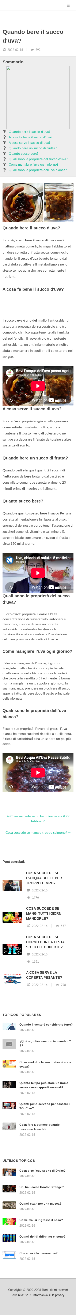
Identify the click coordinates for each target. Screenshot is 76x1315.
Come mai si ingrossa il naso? (41, 1220)
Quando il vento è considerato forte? (46, 1024)
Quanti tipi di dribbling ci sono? (42, 1236)
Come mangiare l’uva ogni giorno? (33, 164)
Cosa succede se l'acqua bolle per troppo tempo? (44, 878)
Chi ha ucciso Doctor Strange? (41, 1187)
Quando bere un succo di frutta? (33, 148)
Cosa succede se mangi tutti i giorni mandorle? (44, 913)
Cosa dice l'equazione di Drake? (42, 1170)
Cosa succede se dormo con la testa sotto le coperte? (45, 942)
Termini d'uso (19, 1295)
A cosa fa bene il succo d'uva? (30, 137)
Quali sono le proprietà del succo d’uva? (38, 159)
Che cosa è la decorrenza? (38, 1253)
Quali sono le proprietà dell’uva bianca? (38, 170)
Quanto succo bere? (23, 153)
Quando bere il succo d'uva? (29, 131)
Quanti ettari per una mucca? (40, 1203)
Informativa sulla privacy (48, 1295)
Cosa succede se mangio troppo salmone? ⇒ (38, 832)
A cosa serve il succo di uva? (29, 142)
